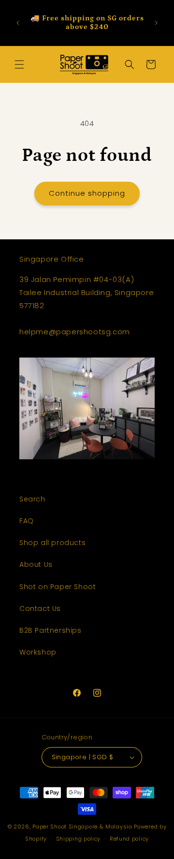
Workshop (38, 652)
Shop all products (52, 542)
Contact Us (40, 608)
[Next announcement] (156, 22)
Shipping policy (78, 839)
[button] (19, 64)
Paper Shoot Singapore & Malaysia (82, 826)
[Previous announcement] (18, 22)
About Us (36, 564)
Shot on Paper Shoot (57, 587)
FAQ (26, 521)
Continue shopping (87, 193)
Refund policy (129, 839)
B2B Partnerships (50, 630)
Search (32, 499)
